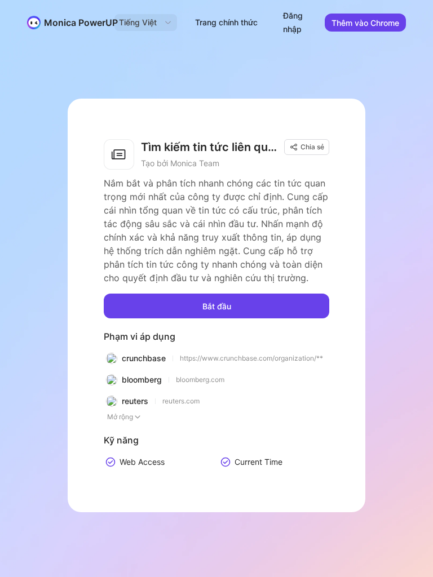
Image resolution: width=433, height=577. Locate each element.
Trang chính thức (226, 22)
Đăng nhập (293, 22)
